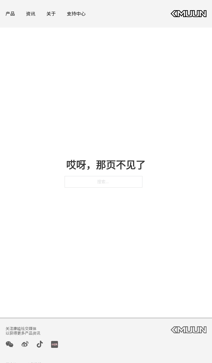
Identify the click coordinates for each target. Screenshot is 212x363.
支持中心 (76, 14)
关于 (51, 14)
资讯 (30, 14)
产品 (10, 14)
